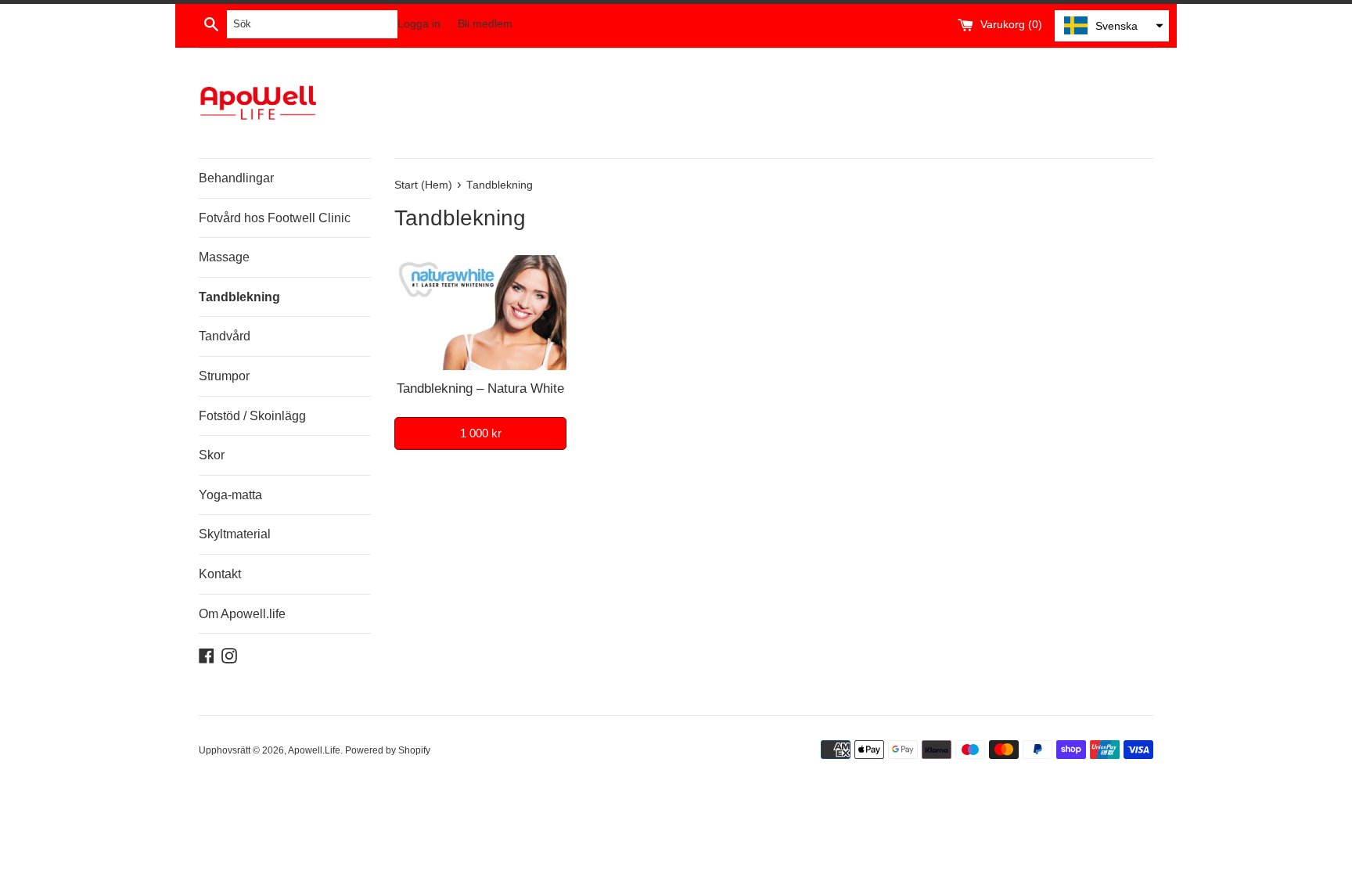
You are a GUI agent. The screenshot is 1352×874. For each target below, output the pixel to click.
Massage (224, 257)
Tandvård (224, 336)
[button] (1112, 25)
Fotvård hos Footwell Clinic (275, 218)
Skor (212, 455)
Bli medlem (485, 24)
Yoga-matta (230, 495)
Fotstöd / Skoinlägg (252, 416)
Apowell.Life (314, 750)
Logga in (418, 24)
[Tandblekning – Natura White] (480, 312)
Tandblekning (239, 297)
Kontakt (220, 574)
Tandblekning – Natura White (480, 388)
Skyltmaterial (235, 534)
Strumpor (224, 376)
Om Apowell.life (242, 613)
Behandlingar (236, 178)
